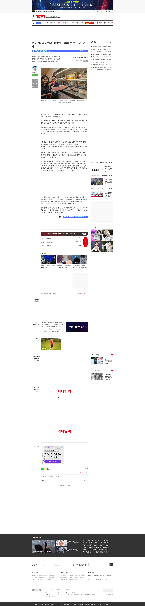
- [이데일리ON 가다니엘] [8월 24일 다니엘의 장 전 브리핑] (72, 575)
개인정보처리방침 (106, 604)
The (110, 23)
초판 (109, 11)
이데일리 (46, 16)
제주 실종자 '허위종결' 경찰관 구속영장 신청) (51, 322)
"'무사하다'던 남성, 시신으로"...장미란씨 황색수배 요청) (53, 331)
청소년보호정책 (67, 604)
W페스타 (102, 575)
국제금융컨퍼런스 (98, 579)
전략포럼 (96, 575)
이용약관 (59, 604)
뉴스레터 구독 (80, 293)
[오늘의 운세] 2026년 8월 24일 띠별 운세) (50, 326)
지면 (106, 11)
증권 (107, 42)
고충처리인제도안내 (78, 604)
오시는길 (47, 604)
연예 (111, 42)
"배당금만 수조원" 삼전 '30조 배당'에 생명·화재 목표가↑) (53, 329)
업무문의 (53, 604)
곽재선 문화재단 (107, 579)
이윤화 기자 (34, 72)
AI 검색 (38, 23)
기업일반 (81, 23)
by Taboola (37, 303)
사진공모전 (108, 575)
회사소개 (35, 604)
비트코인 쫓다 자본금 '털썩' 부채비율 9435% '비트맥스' (96, 547)
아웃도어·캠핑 (74, 23)
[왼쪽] (59, 338)
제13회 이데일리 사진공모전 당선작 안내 (48, 564)
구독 (103, 11)
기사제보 (99, 604)
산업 (62, 23)
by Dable (37, 360)
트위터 (36, 80)
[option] (60, 11)
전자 (50, 23)
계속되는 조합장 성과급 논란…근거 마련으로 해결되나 (96, 542)
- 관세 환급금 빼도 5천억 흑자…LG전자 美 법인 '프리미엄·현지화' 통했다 (44, 579)
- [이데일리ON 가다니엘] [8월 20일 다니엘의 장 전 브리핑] (72, 579)
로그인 (112, 11)
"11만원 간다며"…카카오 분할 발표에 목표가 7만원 (95, 540)
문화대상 (90, 575)
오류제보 (93, 604)
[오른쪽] (60, 338)
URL (36, 86)
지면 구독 (85, 293)
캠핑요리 (90, 579)
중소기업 (67, 23)
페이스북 (33, 80)
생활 (59, 23)
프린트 (36, 83)
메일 (33, 83)
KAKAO (33, 86)
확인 (111, 564)
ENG (99, 11)
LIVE (33, 11)
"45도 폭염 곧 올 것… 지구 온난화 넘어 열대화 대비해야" (96, 552)
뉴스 (103, 42)
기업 (47, 23)
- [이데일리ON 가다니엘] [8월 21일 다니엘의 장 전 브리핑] (72, 577)
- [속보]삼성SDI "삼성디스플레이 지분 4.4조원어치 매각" (44, 577)
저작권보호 (87, 604)
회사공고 (41, 604)
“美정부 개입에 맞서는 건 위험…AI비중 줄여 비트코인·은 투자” (97, 549)
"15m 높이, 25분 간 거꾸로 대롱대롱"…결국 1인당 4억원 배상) (55, 324)
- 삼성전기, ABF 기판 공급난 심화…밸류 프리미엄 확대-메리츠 (44, 575)
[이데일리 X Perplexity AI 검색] (60, 51)
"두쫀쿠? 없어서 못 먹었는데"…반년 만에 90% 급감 (95, 545)
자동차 (54, 23)
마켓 (105, 23)
